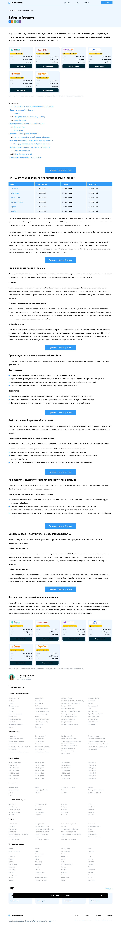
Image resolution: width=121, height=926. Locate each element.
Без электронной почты (69, 739)
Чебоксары (91, 872)
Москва (11, 848)
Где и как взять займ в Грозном (22, 110)
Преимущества (19, 127)
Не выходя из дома (41, 834)
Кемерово (38, 856)
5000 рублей (92, 765)
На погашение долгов (42, 832)
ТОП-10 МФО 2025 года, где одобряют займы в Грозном (32, 106)
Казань (37, 851)
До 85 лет (91, 815)
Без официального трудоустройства (20, 746)
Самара (63, 869)
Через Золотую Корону (95, 714)
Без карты (12, 711)
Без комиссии (13, 829)
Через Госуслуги (93, 711)
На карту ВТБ (39, 724)
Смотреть (108, 888)
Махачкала (38, 875)
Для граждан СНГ (14, 812)
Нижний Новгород (41, 880)
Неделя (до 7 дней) (41, 790)
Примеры (67, 2)
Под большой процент (68, 824)
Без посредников (14, 837)
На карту (38, 716)
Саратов (64, 872)
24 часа (11, 708)
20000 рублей (66, 765)
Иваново (11, 877)
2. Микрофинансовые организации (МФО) (29, 117)
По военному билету (68, 748)
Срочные (11, 727)
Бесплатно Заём (16, 202)
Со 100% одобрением (68, 832)
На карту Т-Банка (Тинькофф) (70, 711)
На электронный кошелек (69, 724)
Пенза (63, 859)
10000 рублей (66, 770)
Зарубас (13, 211)
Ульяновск (91, 864)
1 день (11, 792)
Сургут (63, 880)
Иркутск (37, 848)
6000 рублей (92, 762)
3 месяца (64, 792)
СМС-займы (91, 724)
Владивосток (13, 864)
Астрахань (12, 854)
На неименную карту (68, 719)
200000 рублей (14, 770)
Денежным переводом (16, 724)
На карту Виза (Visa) (41, 722)
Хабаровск (91, 869)
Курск (37, 867)
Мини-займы (13, 765)
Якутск (90, 877)
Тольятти (91, 851)
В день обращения (15, 719)
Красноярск (38, 864)
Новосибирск (65, 851)
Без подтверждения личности (18, 752)
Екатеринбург (13, 875)
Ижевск (11, 880)
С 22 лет (64, 815)
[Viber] (20, 21)
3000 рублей (92, 770)
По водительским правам (69, 745)
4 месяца (90, 787)
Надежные (91, 824)
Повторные (91, 832)
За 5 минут (38, 706)
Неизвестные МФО (94, 826)
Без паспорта (13, 749)
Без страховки (39, 749)
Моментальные (93, 722)
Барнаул (11, 859)
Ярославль (91, 880)
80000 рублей (39, 762)
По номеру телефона (42, 839)
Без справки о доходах (42, 746)
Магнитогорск (39, 872)
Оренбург (64, 856)
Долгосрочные (13, 787)
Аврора (13, 207)
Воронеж (12, 872)
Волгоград (12, 869)
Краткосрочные (14, 790)
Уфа (89, 867)
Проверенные (92, 834)
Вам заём (14, 188)
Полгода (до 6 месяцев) (95, 790)
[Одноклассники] (12, 21)
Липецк (37, 869)
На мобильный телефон (69, 716)
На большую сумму (15, 762)
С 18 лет (64, 804)
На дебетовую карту (41, 714)
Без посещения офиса (16, 714)
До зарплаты (39, 698)
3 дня (37, 787)
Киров (37, 859)
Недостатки (18, 130)
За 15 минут (39, 703)
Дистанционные (14, 706)
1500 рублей (92, 776)
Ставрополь (65, 877)
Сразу (89, 708)
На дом (63, 826)
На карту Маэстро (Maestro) (70, 703)
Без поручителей (40, 736)
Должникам (39, 807)
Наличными (91, 701)
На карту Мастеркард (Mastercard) (72, 701)
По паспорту (65, 753)
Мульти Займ (15, 198)
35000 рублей (39, 776)
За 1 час (37, 701)
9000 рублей (65, 773)
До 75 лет (91, 809)
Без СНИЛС (38, 744)
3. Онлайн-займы (19, 120)
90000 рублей (13, 778)
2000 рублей (92, 773)
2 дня (10, 795)
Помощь (86, 2)
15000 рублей (66, 768)
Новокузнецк (65, 848)
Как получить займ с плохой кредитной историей (32, 137)
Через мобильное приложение (71, 834)
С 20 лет (64, 809)
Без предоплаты (14, 839)
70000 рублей (39, 765)
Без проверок (39, 739)
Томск (90, 854)
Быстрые (11, 701)
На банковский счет (41, 708)
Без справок (12, 716)
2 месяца (64, 790)
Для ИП (11, 815)
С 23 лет (90, 804)
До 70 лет (91, 807)
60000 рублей (39, 768)
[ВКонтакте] (10, 21)
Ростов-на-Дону (66, 864)
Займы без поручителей (22, 154)
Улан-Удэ (91, 862)
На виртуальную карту (42, 711)
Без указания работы (42, 752)
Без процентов (40, 824)
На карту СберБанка (67, 708)
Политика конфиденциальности (103, 920)
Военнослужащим (14, 809)
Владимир (12, 867)
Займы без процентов (21, 150)
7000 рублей (65, 778)
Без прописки (39, 741)
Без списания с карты (42, 826)
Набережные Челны (41, 877)
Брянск (11, 862)
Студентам (38, 815)
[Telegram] (17, 21)
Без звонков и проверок (16, 739)
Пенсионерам (39, 812)
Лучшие (63, 837)
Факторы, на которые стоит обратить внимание (31, 144)
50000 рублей (39, 770)
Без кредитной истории (16, 741)
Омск (63, 854)
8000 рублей (65, 776)
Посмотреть (14, 901)
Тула (89, 856)
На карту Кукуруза (67, 698)
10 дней (37, 792)
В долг (11, 703)
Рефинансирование (94, 837)
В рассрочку (12, 722)
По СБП (90, 703)
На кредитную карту (68, 714)
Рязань (63, 867)
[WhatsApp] (15, 21)
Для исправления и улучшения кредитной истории (71, 742)
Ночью (37, 837)
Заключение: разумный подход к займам (25, 157)
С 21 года (64, 812)
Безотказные (13, 824)
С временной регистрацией (96, 739)
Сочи (62, 875)
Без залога (12, 736)
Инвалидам (38, 809)
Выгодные (12, 826)
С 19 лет (64, 807)
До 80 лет (91, 812)
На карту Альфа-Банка (42, 719)
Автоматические (14, 698)
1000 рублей (92, 778)
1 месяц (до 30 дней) (68, 787)
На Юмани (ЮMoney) (94, 698)
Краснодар (38, 862)
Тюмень (90, 859)
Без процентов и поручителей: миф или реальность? (30, 147)
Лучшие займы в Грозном (60, 170)
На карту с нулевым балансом (44, 829)
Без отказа (12, 832)
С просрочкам (92, 749)
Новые (90, 829)
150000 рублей (14, 773)
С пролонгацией (93, 706)
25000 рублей (66, 762)
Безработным (13, 807)
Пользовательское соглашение (83, 920)
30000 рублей (39, 778)
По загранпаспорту (67, 751)
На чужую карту (66, 722)
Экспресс (38, 727)
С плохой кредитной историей (97, 746)
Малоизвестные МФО (68, 839)
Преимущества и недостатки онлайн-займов (27, 123)
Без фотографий (66, 736)
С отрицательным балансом (70, 829)
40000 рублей (39, 773)
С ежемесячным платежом (96, 741)
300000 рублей (14, 768)
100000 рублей (14, 776)
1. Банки (16, 113)
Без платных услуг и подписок (18, 834)
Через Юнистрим (93, 716)
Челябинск (91, 875)
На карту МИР (66, 706)
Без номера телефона (16, 744)
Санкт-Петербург (14, 851)
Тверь (89, 848)
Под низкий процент (94, 736)
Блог (77, 2)
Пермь (63, 862)
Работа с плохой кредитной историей (24, 134)
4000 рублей (92, 768)
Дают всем (12, 804)
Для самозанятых (40, 804)
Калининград (39, 854)
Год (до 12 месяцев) (94, 792)
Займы (98, 915)
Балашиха (12, 856)
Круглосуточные (93, 719)
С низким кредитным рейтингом (98, 744)
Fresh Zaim (14, 193)
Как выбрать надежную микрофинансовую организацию (31, 140)
